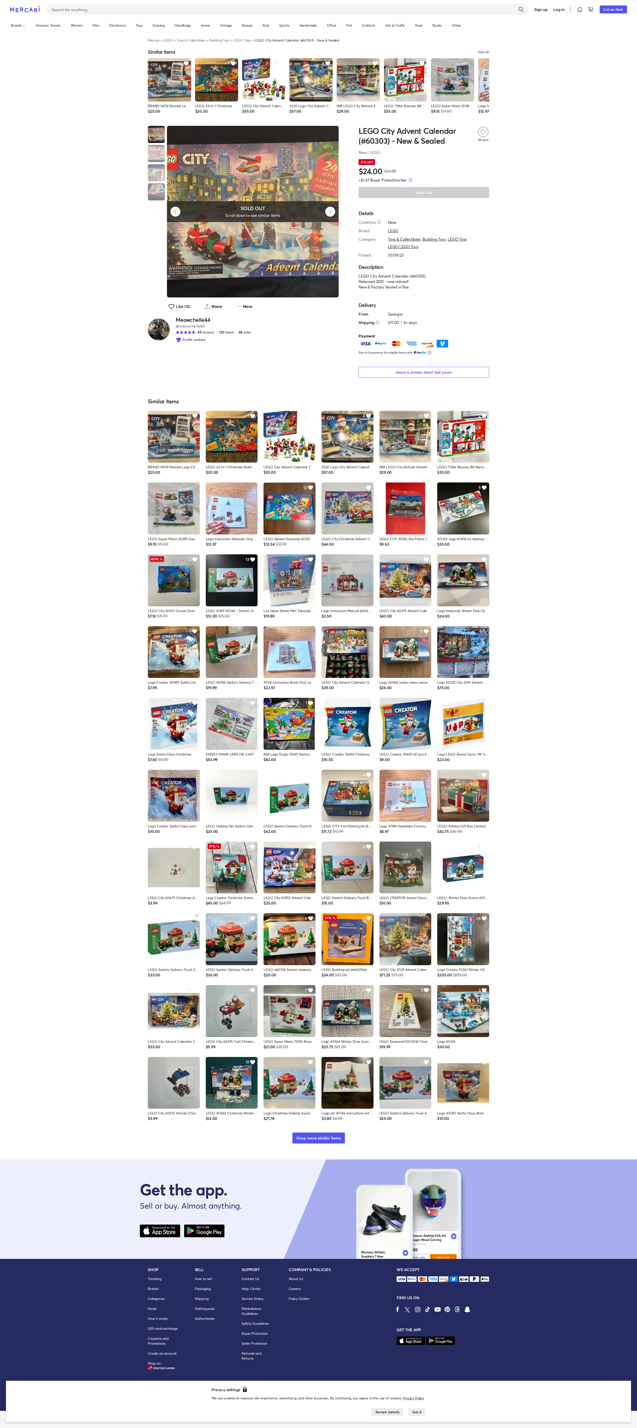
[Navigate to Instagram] (418, 1309)
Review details (387, 1412)
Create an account (162, 1353)
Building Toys (220, 40)
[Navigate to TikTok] (427, 1309)
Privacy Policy (413, 1398)
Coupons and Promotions (158, 1341)
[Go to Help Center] (379, 222)
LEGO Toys (242, 40)
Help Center (251, 1288)
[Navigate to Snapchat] (467, 1309)
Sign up (540, 9)
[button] (580, 9)
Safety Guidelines (255, 1323)
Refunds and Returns (252, 1356)
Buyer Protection (254, 1333)
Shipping (202, 1298)
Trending (154, 1278)
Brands (153, 1288)
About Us (296, 1278)
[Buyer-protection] (410, 180)
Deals (152, 1308)
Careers (295, 1288)
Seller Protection (254, 1343)
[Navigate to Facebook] (398, 1309)
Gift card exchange (163, 1328)
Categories (156, 1298)
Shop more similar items (318, 1138)
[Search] (521, 9)
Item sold (423, 192)
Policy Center (299, 1298)
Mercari (153, 40)
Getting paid (204, 1308)
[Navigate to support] (401, 1279)
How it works (158, 1318)
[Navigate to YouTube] (437, 1309)
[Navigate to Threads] (457, 1309)
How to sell (203, 1278)
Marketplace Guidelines (251, 1311)
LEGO (168, 40)
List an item (613, 9)
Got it (417, 1412)
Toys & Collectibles (191, 40)
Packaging (203, 1288)
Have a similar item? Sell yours (424, 372)
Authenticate (205, 1318)
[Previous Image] (175, 212)
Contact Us (250, 1278)
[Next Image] (330, 212)
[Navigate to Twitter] (408, 1309)
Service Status (253, 1298)
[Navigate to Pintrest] (447, 1309)
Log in (559, 9)
